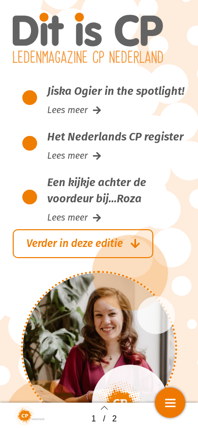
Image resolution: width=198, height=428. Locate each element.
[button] (74, 110)
